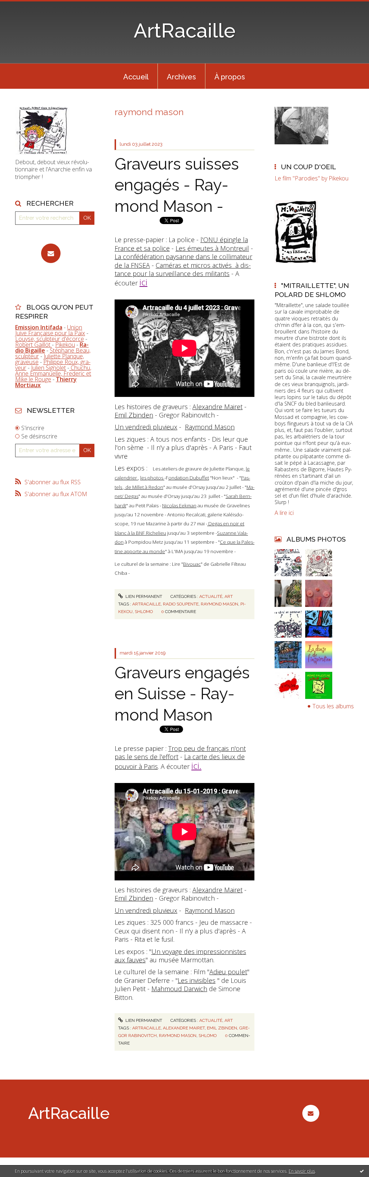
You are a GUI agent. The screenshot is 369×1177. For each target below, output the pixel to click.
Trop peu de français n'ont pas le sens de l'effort (180, 752)
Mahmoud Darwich (179, 988)
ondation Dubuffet (188, 477)
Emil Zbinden (134, 415)
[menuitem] (135, 76)
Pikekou (65, 345)
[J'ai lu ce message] (362, 1171)
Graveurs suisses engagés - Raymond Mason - (177, 185)
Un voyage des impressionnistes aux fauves (180, 955)
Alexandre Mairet (217, 406)
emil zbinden (222, 1028)
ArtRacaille (185, 30)
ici (143, 282)
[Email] (51, 253)
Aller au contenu (24, 6)
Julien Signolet (48, 368)
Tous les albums (333, 706)
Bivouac (192, 564)
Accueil (135, 77)
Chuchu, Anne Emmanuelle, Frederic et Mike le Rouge (53, 373)
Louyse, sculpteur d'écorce (49, 339)
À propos (229, 77)
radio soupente (181, 604)
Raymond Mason (210, 427)
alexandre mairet (184, 1028)
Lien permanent (143, 596)
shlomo (144, 611)
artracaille (146, 604)
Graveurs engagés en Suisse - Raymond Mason (182, 694)
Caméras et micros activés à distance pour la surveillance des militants (183, 269)
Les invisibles (196, 980)
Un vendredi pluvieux (146, 427)
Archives (181, 77)
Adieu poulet (228, 971)
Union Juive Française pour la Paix (50, 330)
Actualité (210, 596)
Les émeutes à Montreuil (212, 248)
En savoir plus (302, 1171)
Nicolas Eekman (179, 505)
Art (228, 596)
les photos (152, 477)
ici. (196, 765)
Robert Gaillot (33, 345)
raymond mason (219, 604)
